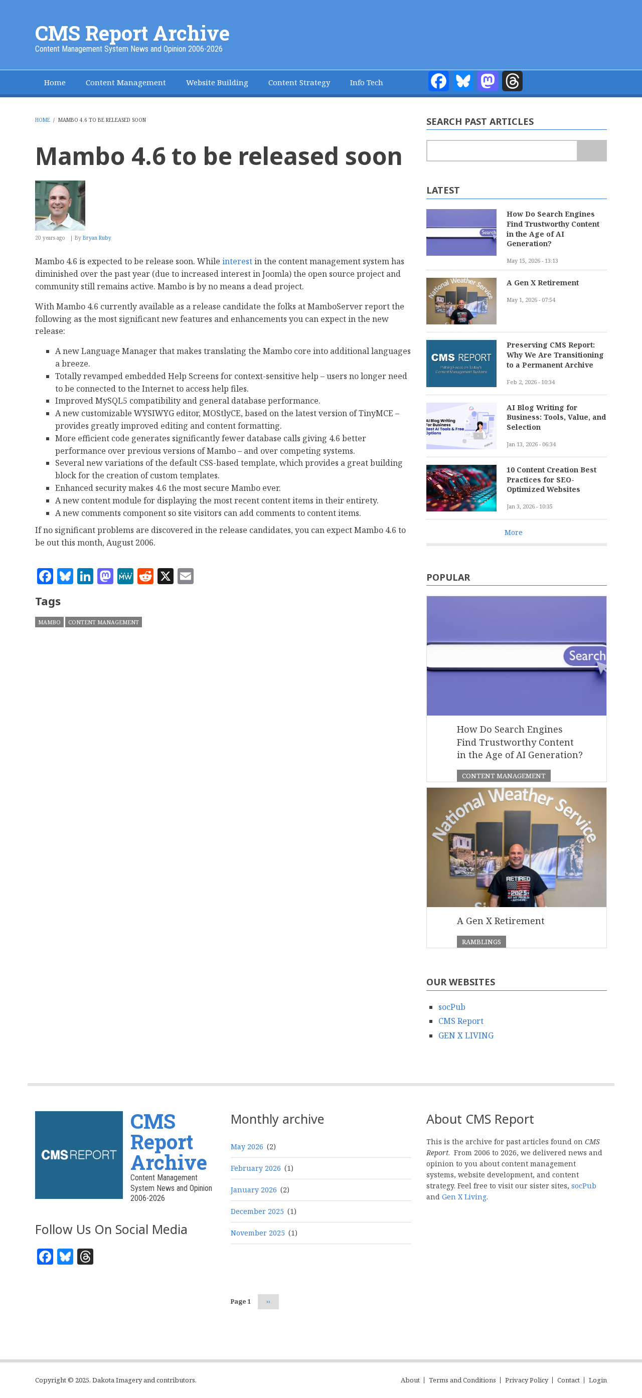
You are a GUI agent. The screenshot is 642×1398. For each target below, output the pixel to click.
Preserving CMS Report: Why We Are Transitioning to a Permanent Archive (555, 355)
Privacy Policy (526, 1380)
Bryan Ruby (97, 237)
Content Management (126, 82)
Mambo (49, 622)
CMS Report (461, 1020)
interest (237, 261)
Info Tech (366, 82)
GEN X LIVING (466, 1035)
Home (55, 82)
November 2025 (258, 1233)
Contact (568, 1380)
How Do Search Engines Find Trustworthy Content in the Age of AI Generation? (553, 229)
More (514, 532)
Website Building (217, 82)
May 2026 (247, 1146)
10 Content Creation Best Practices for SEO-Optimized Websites (551, 479)
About (410, 1380)
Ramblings (481, 941)
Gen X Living (464, 1196)
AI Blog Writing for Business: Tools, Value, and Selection (556, 417)
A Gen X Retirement (543, 282)
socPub (451, 1006)
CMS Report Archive (132, 33)
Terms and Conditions (462, 1380)
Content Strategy (299, 82)
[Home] (79, 1154)
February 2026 (256, 1168)
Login (598, 1380)
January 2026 (254, 1189)
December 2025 (257, 1211)
